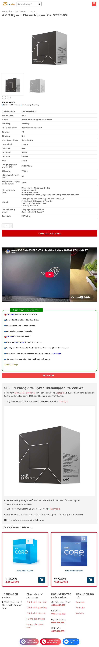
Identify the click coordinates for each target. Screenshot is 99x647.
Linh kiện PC (21, 11)
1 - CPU (33, 11)
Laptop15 (60, 393)
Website (80, 613)
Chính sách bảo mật (36, 613)
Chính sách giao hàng (37, 608)
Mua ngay (48, 375)
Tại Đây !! (63, 401)
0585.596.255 (57, 622)
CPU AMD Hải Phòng (24, 393)
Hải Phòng (55, 509)
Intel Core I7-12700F (74, 571)
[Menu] (94, 4)
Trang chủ (7, 11)
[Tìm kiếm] (39, 4)
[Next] (92, 45)
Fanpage (80, 602)
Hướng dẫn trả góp (36, 619)
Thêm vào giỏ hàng (49, 234)
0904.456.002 (58, 605)
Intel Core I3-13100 (25, 571)
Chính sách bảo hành (37, 602)
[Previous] (7, 45)
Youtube (80, 608)
